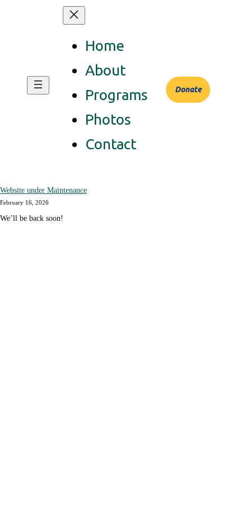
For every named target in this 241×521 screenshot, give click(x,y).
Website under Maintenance (43, 190)
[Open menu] (38, 85)
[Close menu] (74, 15)
